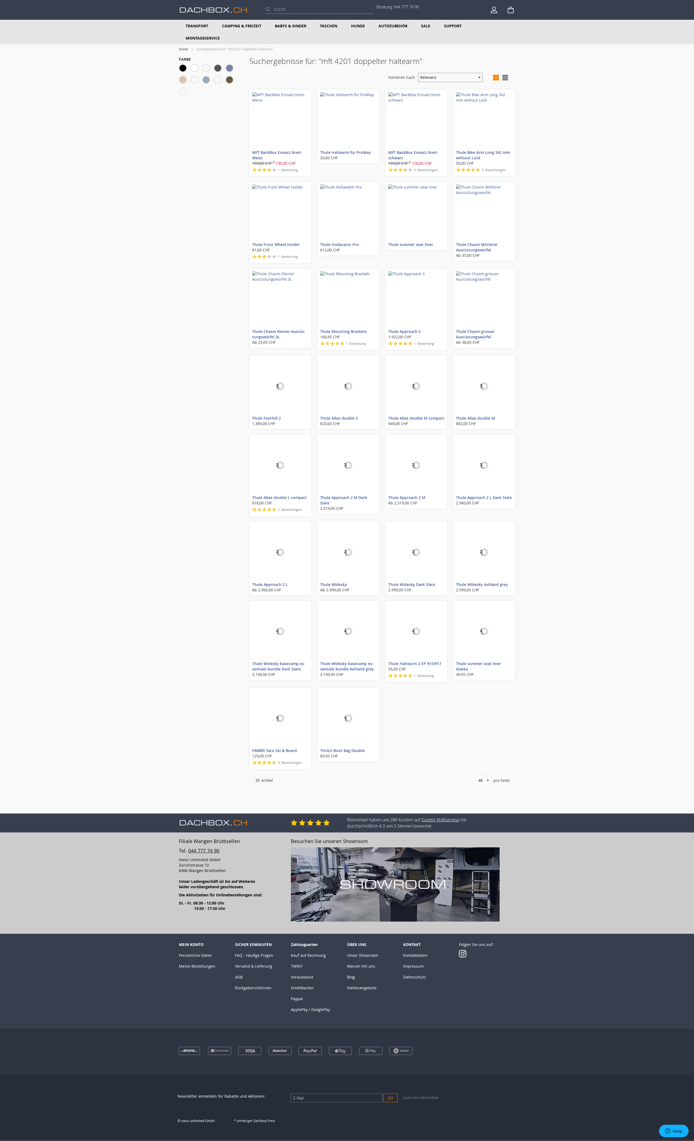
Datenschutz (414, 977)
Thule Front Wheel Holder (276, 244)
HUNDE (358, 25)
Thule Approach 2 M (406, 497)
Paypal (297, 998)
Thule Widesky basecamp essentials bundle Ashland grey (347, 666)
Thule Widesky (333, 584)
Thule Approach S (404, 331)
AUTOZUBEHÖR (392, 25)
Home (184, 49)
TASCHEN (328, 25)
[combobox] (319, 9)
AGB (239, 977)
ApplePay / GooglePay (310, 1009)
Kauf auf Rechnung (308, 955)
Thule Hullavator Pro (339, 244)
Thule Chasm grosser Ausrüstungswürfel (475, 334)
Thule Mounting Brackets (343, 331)
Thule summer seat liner (410, 244)
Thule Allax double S (339, 418)
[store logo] (213, 10)
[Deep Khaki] (231, 80)
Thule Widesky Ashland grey (482, 584)
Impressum (413, 966)
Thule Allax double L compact (279, 497)
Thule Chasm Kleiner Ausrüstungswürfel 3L (278, 334)
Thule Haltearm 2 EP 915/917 (414, 663)
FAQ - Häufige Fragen (254, 955)
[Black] (184, 68)
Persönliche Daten (195, 955)
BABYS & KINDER (290, 25)
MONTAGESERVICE (203, 38)
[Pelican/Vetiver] (184, 80)
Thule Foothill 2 (266, 418)
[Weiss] (196, 68)
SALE (425, 25)
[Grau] (219, 68)
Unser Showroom (362, 955)
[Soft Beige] (219, 80)
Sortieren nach (401, 77)
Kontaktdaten (415, 955)
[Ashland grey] (184, 92)
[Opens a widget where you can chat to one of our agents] (674, 1131)
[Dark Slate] (231, 68)
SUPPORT (453, 25)
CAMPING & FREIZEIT (241, 25)
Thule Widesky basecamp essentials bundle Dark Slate (278, 666)
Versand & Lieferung (253, 966)
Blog (351, 977)
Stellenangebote (362, 987)
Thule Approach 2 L (270, 584)
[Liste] (505, 77)
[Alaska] (196, 80)
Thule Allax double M (475, 418)
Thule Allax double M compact (416, 418)
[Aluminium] (207, 68)
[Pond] (207, 80)
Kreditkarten (302, 987)
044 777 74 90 (406, 6)
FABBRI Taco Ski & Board (274, 750)
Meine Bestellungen (197, 966)
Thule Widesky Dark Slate (411, 584)
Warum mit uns (361, 966)
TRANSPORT (197, 25)
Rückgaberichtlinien (253, 987)
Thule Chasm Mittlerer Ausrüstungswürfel (476, 247)
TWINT (297, 966)
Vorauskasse (302, 977)
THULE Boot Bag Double (342, 750)
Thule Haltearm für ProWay (345, 152)
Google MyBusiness (440, 820)
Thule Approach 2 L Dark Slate (484, 497)
